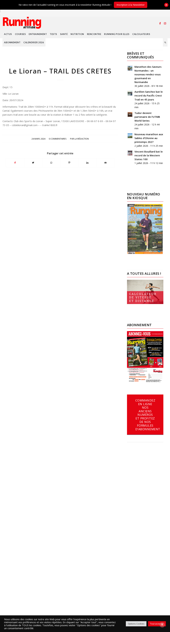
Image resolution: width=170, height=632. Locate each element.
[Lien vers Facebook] (160, 23)
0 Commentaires (58, 138)
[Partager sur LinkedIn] (87, 162)
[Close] (166, 5)
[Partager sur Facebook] (15, 162)
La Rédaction (82, 138)
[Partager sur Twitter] (33, 162)
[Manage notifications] (162, 624)
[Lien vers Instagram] (165, 23)
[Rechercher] (165, 42)
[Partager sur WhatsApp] (51, 162)
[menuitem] (7, 34)
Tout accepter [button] (157, 623)
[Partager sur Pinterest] (69, 162)
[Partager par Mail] (106, 162)
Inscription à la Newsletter (131, 4)
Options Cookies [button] (136, 623)
